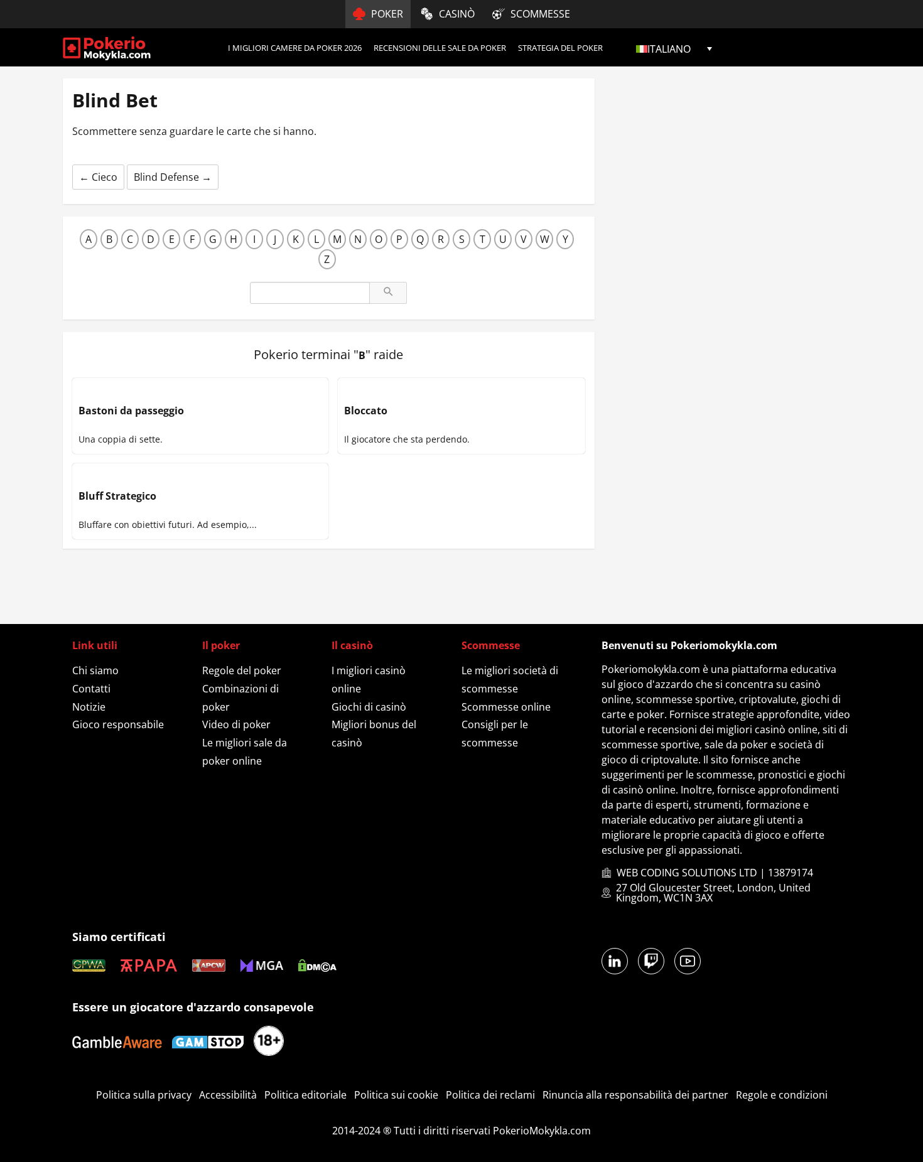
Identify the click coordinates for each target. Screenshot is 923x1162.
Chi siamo (95, 670)
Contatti (91, 689)
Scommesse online (506, 707)
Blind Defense (173, 177)
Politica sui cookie (396, 1095)
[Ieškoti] (388, 293)
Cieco (98, 177)
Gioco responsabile (118, 724)
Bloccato (365, 410)
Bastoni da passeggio (131, 410)
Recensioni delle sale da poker (440, 47)
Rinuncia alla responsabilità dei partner (635, 1095)
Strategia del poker (560, 47)
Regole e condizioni (782, 1095)
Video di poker (236, 724)
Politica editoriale (305, 1095)
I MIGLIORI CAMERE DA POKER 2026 (295, 47)
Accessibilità (228, 1095)
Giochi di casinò (369, 707)
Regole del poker (241, 670)
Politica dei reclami (490, 1095)
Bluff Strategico (117, 496)
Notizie (88, 707)
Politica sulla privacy (144, 1095)
